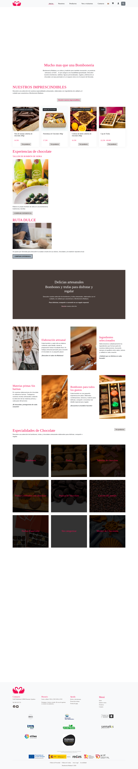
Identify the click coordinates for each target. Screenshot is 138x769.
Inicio (51, 4)
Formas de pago (74, 703)
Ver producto (26, 144)
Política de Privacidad (55, 762)
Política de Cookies (66, 762)
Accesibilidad (83, 762)
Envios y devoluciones (75, 699)
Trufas (103, 109)
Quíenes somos (102, 702)
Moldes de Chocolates (50, 109)
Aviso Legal (75, 762)
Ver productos (119, 429)
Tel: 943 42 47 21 (17, 702)
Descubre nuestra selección (69, 306)
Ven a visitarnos (87, 4)
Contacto (101, 4)
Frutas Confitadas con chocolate (23, 109)
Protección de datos (75, 701)
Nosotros (61, 4)
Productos (73, 4)
